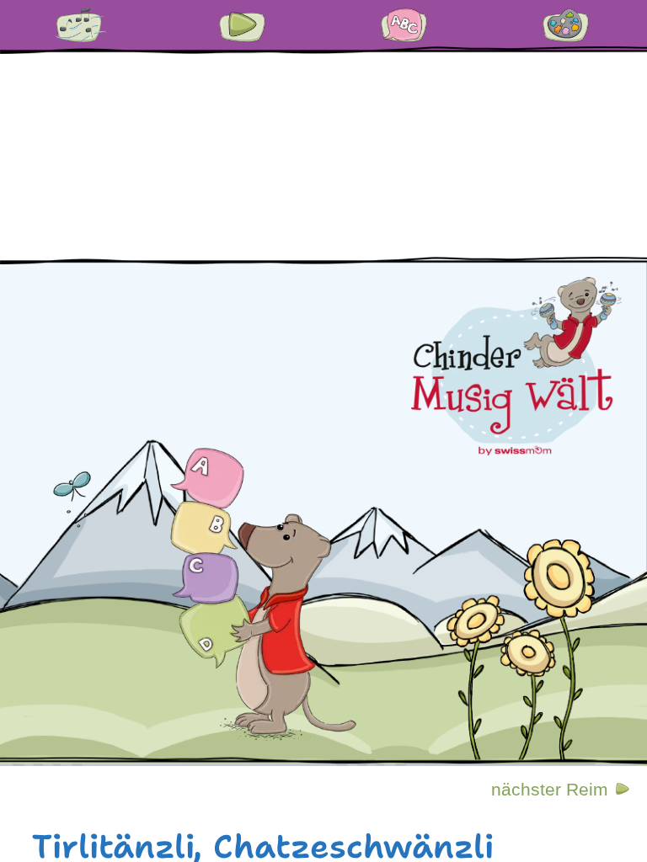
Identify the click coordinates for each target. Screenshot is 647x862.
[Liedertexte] (81, 25)
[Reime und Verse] (404, 25)
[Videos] (242, 25)
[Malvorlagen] (566, 25)
